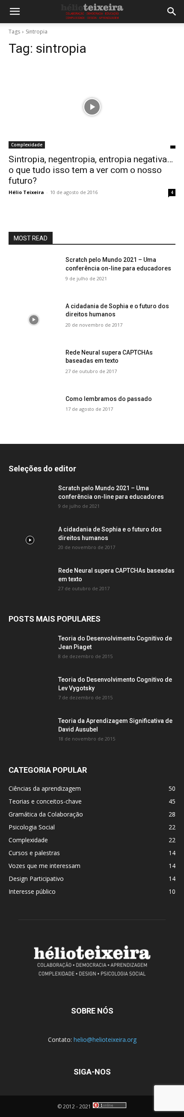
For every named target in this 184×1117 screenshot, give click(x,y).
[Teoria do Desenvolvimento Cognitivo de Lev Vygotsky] (30, 690)
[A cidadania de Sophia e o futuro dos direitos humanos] (34, 319)
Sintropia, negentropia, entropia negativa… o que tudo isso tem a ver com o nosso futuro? (91, 170)
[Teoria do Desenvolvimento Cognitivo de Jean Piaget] (30, 649)
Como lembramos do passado (108, 398)
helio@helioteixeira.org (105, 1039)
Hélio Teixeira (26, 192)
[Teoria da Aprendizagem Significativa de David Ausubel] (30, 731)
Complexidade (26, 145)
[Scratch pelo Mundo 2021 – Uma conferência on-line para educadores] (34, 273)
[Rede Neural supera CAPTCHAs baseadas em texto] (34, 366)
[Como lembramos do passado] (34, 412)
